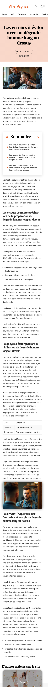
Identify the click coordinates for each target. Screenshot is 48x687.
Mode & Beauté (24, 52)
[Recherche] (36, 6)
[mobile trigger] (5, 6)
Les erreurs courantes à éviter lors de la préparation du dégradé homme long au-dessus (23, 147)
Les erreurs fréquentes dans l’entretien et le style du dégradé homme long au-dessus (23, 167)
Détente (22, 682)
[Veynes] (18, 6)
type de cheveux (21, 543)
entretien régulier (12, 180)
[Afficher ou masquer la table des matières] (35, 137)
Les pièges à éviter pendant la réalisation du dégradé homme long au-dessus (22, 157)
